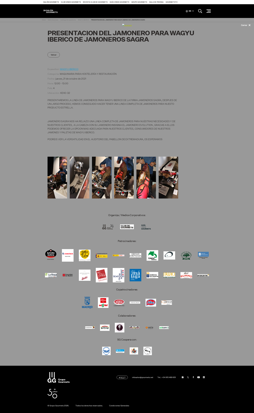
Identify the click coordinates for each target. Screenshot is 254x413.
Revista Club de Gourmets (95, 2)
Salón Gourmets (51, 2)
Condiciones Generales (119, 405)
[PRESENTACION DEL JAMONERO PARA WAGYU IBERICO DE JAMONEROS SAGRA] (57, 178)
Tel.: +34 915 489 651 (166, 377)
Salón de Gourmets (50, 11)
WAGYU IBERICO (69, 69)
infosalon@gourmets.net (142, 377)
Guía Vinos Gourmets (119, 2)
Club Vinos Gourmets (71, 2)
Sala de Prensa (156, 2)
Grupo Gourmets (139, 2)
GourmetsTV (172, 2)
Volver (53, 55)
